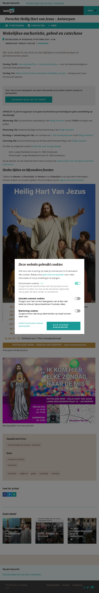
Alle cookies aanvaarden (61, 326)
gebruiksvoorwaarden (53, 274)
